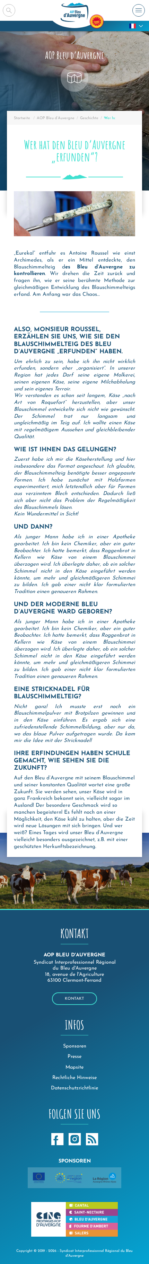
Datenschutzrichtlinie (74, 1088)
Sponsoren (74, 1046)
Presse (74, 1056)
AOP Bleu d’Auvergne (55, 118)
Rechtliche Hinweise (74, 1077)
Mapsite (74, 1067)
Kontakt (74, 999)
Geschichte (89, 118)
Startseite (22, 118)
